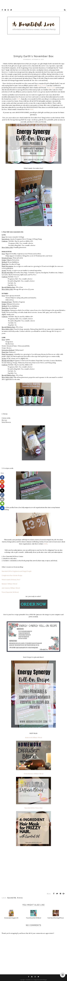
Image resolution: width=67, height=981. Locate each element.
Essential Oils (11, 898)
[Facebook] (2, 477)
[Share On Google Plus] (63, 893)
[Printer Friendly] (2, 499)
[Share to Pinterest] (60, 893)
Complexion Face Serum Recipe (12, 575)
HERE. (32, 109)
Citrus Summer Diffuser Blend (33, 774)
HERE (18, 99)
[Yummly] (2, 482)
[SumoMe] (2, 508)
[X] (2, 490)
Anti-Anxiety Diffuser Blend (11, 588)
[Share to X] (57, 893)
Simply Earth (41, 85)
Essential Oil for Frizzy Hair (34, 808)
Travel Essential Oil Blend (10, 592)
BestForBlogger (43, 979)
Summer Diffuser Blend (9, 584)
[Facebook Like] (2, 495)
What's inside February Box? (11, 579)
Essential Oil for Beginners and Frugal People (17, 571)
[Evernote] (2, 503)
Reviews (20, 898)
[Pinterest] (2, 486)
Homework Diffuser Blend (33, 737)
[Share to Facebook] (53, 893)
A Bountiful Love (29, 979)
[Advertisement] (32, 4)
